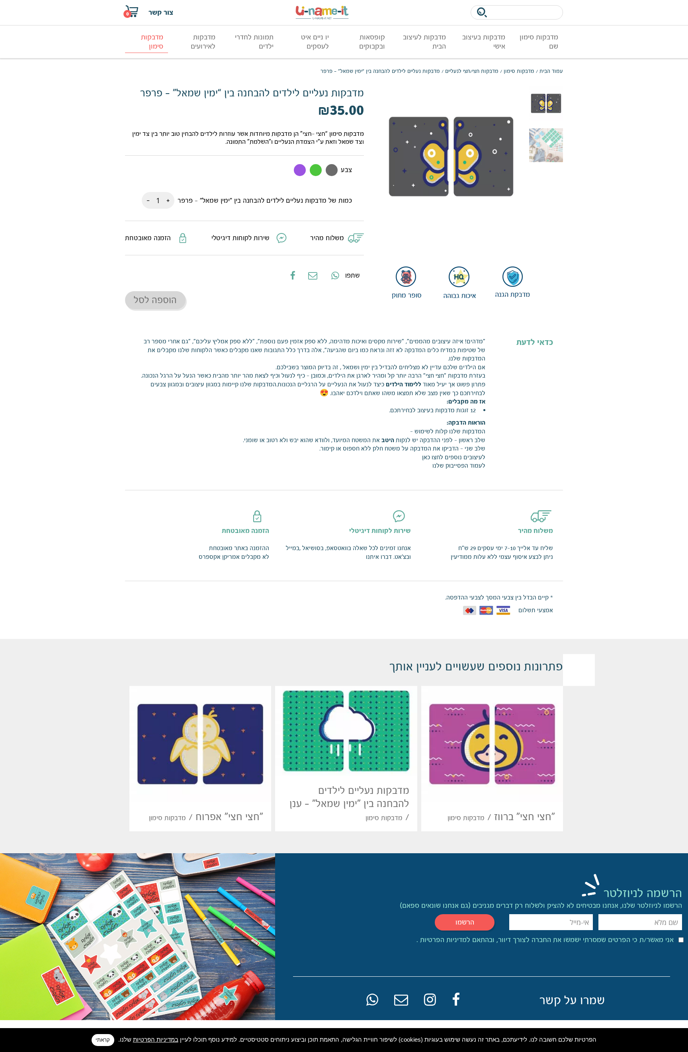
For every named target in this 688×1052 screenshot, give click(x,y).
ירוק (316, 170)
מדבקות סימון (152, 42)
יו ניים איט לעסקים (315, 42)
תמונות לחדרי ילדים (254, 42)
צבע (346, 170)
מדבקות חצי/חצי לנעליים (471, 71)
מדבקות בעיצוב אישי (483, 42)
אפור (332, 170)
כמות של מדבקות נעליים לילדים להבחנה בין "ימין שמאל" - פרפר (265, 200)
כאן (426, 457)
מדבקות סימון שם (539, 42)
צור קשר (161, 12)
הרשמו (464, 922)
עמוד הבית (551, 71)
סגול (300, 170)
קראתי (103, 1040)
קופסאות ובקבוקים (372, 42)
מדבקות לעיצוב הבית (424, 42)
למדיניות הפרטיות (444, 939)
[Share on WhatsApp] (334, 275)
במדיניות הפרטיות (155, 1039)
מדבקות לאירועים (203, 42)
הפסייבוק (457, 465)
